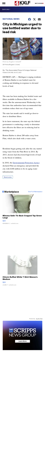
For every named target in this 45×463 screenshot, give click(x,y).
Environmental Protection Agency (26, 162)
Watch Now (38, 3)
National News (11, 19)
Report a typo (8, 177)
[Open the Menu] (4, 3)
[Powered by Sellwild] (39, 319)
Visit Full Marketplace (35, 191)
